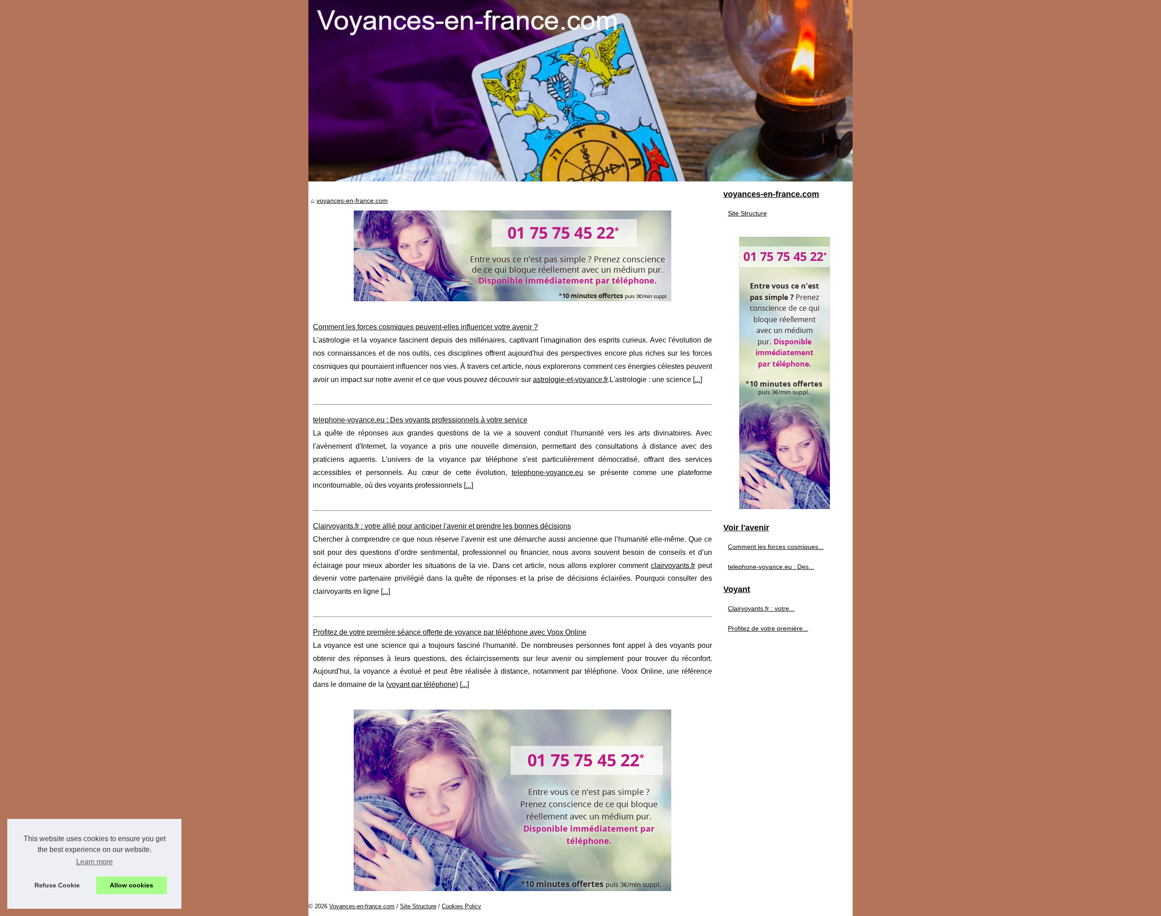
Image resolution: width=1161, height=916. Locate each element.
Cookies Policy (461, 906)
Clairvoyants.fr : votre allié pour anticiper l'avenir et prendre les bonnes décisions (442, 526)
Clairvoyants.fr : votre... (761, 608)
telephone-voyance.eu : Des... (771, 566)
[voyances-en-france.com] (580, 90)
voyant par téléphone (422, 684)
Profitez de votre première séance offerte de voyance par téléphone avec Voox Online (449, 632)
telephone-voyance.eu (547, 472)
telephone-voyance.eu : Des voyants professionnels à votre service (420, 420)
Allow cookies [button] (131, 885)
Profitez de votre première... (768, 628)
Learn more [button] (94, 862)
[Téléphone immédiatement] (512, 299)
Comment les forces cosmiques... (776, 546)
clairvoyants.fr (673, 565)
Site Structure (747, 213)
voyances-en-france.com (352, 200)
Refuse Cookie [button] (57, 885)
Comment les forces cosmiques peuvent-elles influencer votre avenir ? (425, 327)
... (697, 379)
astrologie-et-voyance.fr (570, 379)
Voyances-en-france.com (362, 906)
